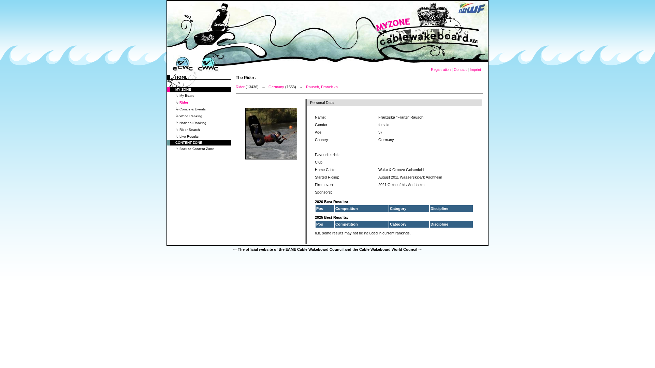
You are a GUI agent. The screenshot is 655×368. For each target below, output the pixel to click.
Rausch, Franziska (322, 87)
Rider (240, 87)
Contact (460, 69)
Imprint (475, 69)
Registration (441, 69)
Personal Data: (322, 103)
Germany (276, 87)
